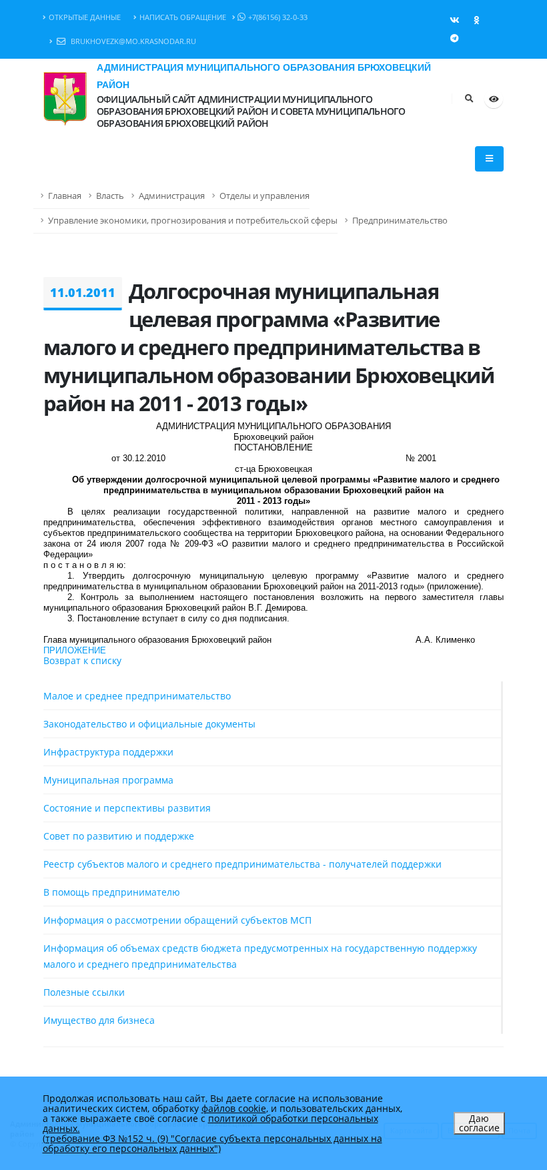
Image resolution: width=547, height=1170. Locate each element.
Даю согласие (479, 1123)
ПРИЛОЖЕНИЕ (74, 650)
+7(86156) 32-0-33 (278, 17)
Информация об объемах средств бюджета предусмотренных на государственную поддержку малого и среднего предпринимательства (260, 956)
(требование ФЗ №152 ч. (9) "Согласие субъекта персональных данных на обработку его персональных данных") (212, 1143)
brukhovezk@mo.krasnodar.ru (132, 41)
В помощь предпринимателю (111, 892)
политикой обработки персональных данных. (210, 1123)
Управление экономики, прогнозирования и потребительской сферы (193, 220)
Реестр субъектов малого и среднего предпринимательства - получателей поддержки (242, 864)
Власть (110, 196)
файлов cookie (233, 1108)
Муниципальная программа (108, 780)
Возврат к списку (82, 660)
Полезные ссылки (84, 992)
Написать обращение (182, 17)
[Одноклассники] (476, 20)
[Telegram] (454, 38)
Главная (64, 196)
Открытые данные (85, 17)
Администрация (172, 196)
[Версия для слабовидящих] (493, 98)
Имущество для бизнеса (99, 1020)
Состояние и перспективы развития (127, 808)
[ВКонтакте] (454, 20)
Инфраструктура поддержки (108, 752)
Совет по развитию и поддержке (118, 836)
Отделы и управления (264, 196)
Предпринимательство (400, 220)
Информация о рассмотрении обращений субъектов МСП (177, 920)
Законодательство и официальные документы (149, 723)
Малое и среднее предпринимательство (137, 695)
